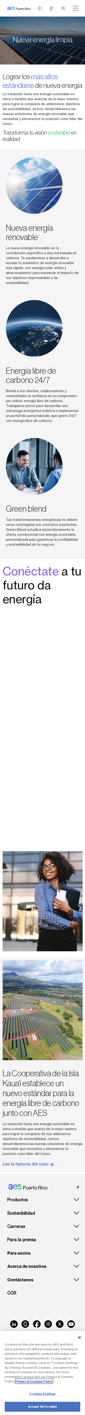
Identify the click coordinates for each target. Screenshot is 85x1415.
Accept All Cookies (42, 1406)
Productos (17, 1199)
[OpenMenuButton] (39, 8)
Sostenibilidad (21, 1213)
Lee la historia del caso (26, 1164)
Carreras (16, 1226)
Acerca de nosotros (26, 1266)
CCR (11, 1293)
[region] (42, 1373)
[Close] (79, 1337)
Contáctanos (20, 1279)
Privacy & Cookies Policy (34, 1381)
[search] (63, 8)
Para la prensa (21, 1239)
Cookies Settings (42, 1394)
